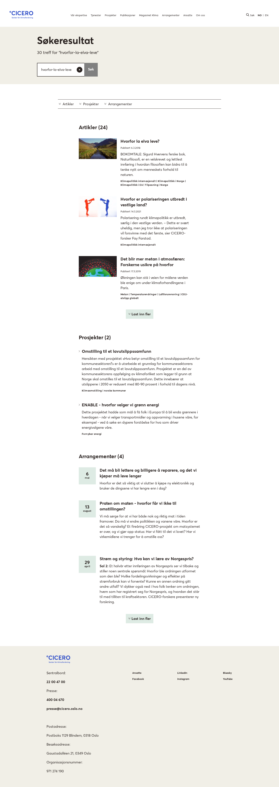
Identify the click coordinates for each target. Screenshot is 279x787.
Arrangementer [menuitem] (171, 15)
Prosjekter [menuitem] (110, 15)
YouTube (227, 678)
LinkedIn (182, 672)
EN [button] (266, 15)
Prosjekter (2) (95, 337)
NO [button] (260, 15)
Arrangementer (120, 104)
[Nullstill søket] (79, 70)
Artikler (68, 104)
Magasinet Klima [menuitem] (148, 15)
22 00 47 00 (55, 682)
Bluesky (227, 672)
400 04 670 (55, 700)
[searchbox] (67, 70)
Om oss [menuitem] (200, 15)
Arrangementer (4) (101, 456)
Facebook (138, 678)
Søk (91, 69)
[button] (21, 15)
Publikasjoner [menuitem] (127, 15)
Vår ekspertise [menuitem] (79, 15)
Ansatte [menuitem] (187, 15)
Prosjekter (91, 104)
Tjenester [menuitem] (96, 15)
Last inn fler (141, 314)
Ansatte (136, 672)
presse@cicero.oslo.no (64, 708)
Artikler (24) (93, 127)
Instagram (183, 678)
